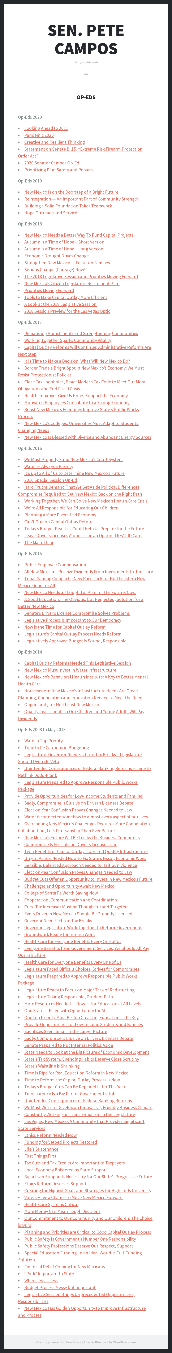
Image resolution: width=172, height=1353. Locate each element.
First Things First (40, 1156)
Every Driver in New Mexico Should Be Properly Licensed (78, 914)
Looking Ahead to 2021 (46, 128)
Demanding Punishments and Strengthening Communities (81, 333)
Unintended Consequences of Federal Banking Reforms (78, 1100)
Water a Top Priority (43, 741)
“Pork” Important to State (49, 1273)
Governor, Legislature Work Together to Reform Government (83, 927)
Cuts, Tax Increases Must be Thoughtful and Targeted (76, 907)
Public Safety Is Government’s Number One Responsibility (80, 1239)
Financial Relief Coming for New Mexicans (64, 1267)
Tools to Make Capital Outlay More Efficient (65, 297)
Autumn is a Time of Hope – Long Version (63, 249)
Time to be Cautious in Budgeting (56, 747)
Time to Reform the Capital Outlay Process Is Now (72, 1080)
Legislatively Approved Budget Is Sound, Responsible (75, 641)
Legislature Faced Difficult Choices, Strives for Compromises (81, 969)
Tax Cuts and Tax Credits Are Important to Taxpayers (74, 1163)
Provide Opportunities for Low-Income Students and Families (83, 796)
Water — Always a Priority (48, 466)
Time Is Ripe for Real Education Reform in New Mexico (76, 1073)
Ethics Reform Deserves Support (55, 1183)
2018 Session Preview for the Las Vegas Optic (67, 311)
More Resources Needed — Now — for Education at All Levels (82, 1004)
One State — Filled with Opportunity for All (65, 1010)
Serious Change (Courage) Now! (55, 269)
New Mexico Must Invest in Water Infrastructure (70, 670)
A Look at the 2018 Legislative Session (60, 304)
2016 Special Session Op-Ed (50, 480)
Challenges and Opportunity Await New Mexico (69, 886)
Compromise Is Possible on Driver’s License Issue (70, 844)
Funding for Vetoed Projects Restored (60, 1142)
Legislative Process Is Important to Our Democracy (72, 620)
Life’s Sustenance (41, 1149)
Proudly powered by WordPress (58, 1342)
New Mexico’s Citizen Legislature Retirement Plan (72, 283)
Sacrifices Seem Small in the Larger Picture (65, 1031)
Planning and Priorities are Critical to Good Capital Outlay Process (87, 1232)
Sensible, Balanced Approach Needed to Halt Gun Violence (80, 865)
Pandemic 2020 (39, 135)
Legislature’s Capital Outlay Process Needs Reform (72, 634)
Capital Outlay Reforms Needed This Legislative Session (77, 663)
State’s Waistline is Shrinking (51, 1066)
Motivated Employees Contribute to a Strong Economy (76, 402)
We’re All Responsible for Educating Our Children (71, 508)
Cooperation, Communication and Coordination (70, 900)
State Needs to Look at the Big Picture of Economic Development (86, 1052)
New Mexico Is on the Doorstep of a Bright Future (71, 192)
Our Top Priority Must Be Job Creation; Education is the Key (81, 1017)
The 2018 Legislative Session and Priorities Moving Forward (81, 276)
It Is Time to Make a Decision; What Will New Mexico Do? (77, 361)
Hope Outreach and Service (50, 213)
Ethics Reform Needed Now (50, 1135)
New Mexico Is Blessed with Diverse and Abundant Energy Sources (87, 437)
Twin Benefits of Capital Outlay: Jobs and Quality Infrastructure (86, 851)
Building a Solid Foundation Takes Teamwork (68, 206)
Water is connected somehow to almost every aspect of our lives (86, 817)
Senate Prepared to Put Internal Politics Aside (68, 1045)
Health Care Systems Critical (51, 1204)
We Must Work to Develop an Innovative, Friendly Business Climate (88, 1107)
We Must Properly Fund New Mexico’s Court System (73, 459)
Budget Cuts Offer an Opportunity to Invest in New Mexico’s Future (88, 879)
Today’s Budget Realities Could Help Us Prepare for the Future (84, 528)
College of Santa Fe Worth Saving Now (61, 893)
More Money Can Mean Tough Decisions (62, 1211)
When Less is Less (41, 1280)
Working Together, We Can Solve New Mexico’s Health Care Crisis (85, 501)
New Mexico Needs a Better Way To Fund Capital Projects (78, 235)
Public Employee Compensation (55, 565)
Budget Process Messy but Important (60, 1287)
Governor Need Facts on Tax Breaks (58, 920)
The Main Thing (39, 542)
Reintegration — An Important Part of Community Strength (81, 199)
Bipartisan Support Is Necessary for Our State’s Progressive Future (88, 1177)
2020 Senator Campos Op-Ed (51, 163)
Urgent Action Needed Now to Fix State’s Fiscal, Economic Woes (85, 858)
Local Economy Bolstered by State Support (65, 1170)
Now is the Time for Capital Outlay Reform (65, 627)
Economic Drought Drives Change (56, 256)
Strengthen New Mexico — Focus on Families (67, 263)
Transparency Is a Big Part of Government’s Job (69, 1093)
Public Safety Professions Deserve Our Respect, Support (78, 1246)
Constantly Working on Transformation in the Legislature (79, 1114)
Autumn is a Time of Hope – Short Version (64, 242)
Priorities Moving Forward (49, 290)
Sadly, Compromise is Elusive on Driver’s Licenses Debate (78, 803)
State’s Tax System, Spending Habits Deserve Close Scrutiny (81, 1059)
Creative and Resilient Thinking (54, 142)
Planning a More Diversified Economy (60, 515)
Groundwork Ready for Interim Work (59, 934)
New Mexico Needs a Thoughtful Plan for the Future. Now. (80, 592)
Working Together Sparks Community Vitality (67, 340)
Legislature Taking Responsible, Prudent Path (68, 997)
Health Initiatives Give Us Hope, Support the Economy (76, 395)
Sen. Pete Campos (86, 39)
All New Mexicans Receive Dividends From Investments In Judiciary (88, 571)
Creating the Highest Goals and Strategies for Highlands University (87, 1190)
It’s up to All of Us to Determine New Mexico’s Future (74, 473)
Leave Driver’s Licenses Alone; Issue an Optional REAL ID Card (83, 535)
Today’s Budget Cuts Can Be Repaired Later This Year (74, 1087)
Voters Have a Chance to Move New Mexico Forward (73, 1197)
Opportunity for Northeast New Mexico (61, 704)
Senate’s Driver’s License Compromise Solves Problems (77, 613)
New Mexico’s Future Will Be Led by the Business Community (82, 837)
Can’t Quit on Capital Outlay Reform (59, 522)
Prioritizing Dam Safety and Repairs (58, 170)
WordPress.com (124, 1342)
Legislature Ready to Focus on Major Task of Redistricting (79, 990)
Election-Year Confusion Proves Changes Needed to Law (78, 810)
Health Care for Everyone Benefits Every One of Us (72, 941)
